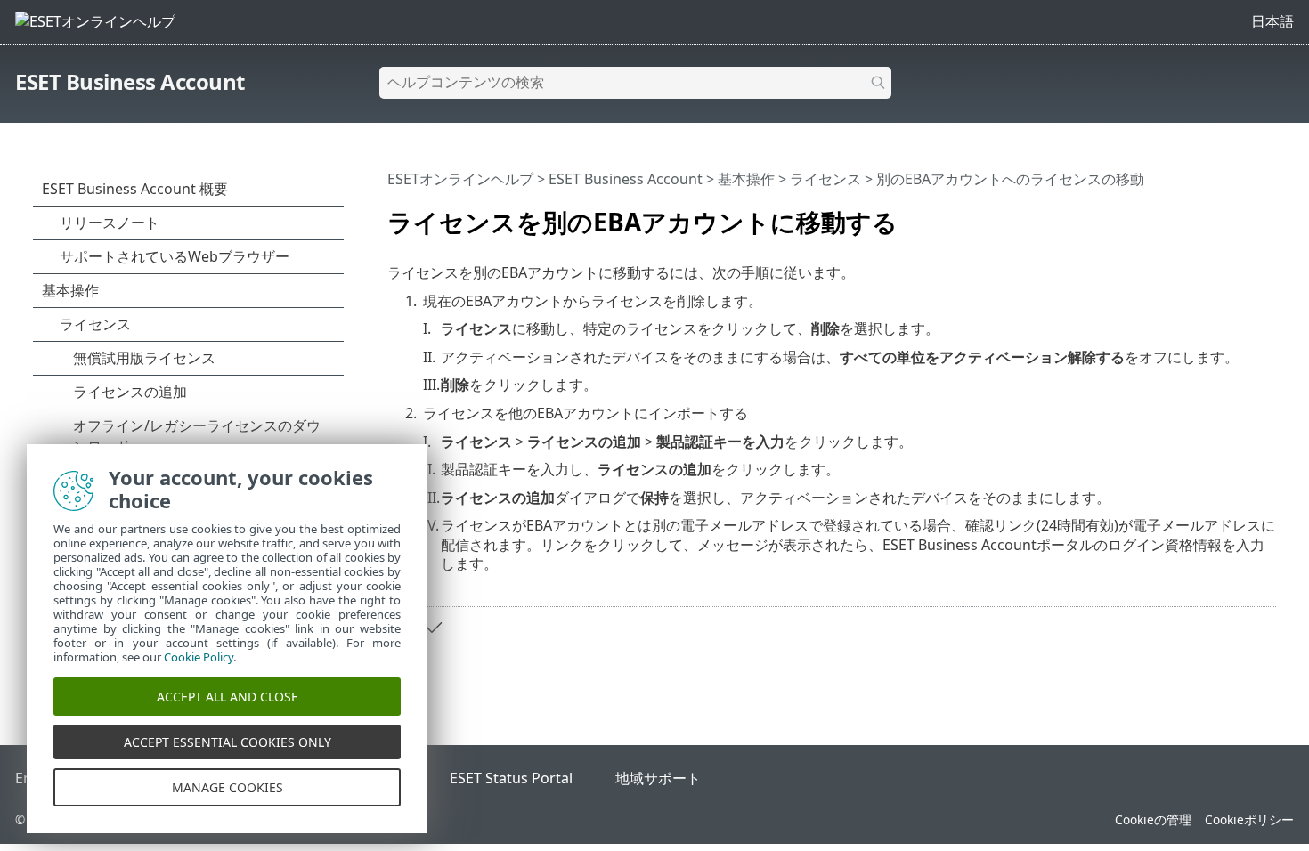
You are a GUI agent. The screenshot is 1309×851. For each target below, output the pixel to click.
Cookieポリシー (1249, 819)
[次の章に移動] (432, 627)
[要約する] (1266, 214)
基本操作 (746, 179)
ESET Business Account (130, 81)
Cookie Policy (198, 657)
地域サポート (658, 778)
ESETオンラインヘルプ (460, 179)
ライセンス (825, 179)
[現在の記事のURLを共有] (1239, 214)
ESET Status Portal (511, 778)
